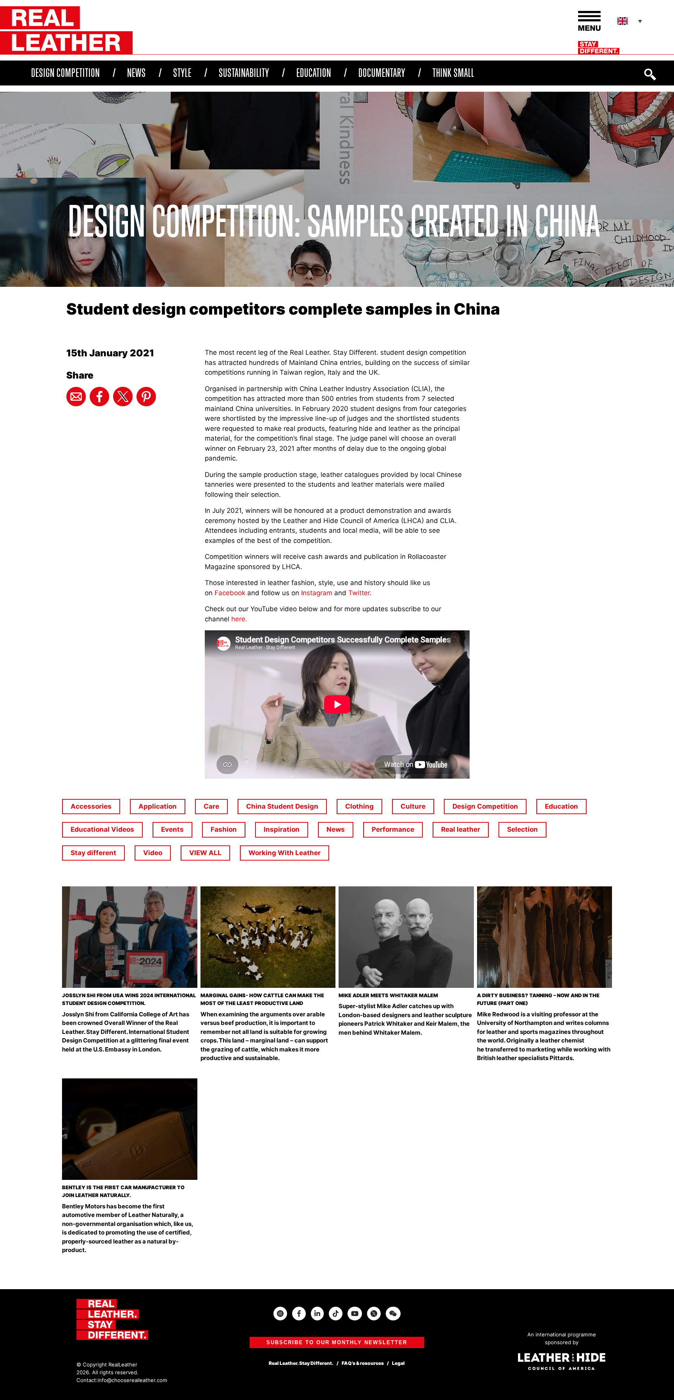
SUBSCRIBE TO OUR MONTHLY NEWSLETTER (336, 1342)
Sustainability (244, 73)
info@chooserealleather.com (132, 1380)
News (136, 73)
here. (239, 619)
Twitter (359, 593)
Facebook (231, 593)
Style (182, 73)
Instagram (316, 593)
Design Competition (65, 73)
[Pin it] (146, 396)
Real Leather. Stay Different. (301, 1363)
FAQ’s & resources (363, 1363)
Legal (398, 1363)
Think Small (453, 73)
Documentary (381, 73)
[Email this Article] (76, 396)
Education (313, 73)
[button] (630, 21)
